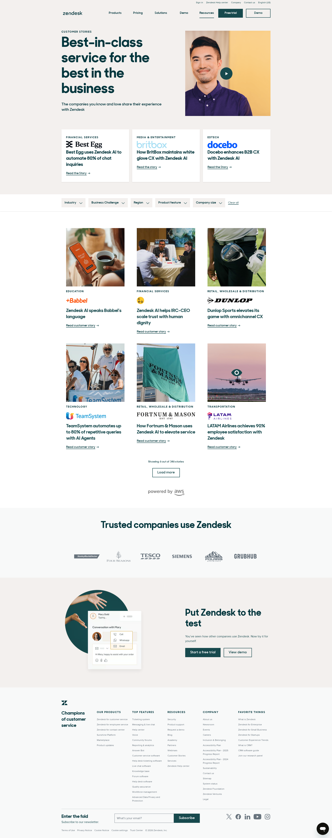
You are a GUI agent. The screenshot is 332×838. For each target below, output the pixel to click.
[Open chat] (323, 829)
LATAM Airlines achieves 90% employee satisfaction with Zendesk (236, 432)
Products (115, 13)
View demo (238, 652)
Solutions (161, 13)
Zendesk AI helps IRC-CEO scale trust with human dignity (163, 317)
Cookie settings (119, 830)
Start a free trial (203, 652)
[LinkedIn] (247, 817)
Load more (166, 472)
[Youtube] (257, 817)
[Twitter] (229, 817)
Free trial (231, 13)
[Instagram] (267, 817)
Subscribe (187, 818)
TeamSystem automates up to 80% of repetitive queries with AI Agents (93, 432)
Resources (206, 13)
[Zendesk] (64, 709)
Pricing (138, 13)
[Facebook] (238, 817)
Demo (184, 13)
